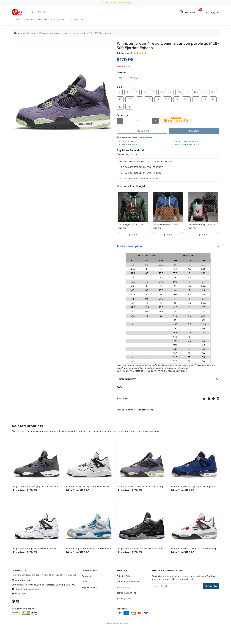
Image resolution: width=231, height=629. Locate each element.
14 (196, 99)
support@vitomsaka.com (26, 589)
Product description (129, 246)
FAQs (84, 581)
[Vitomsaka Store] (18, 12)
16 (213, 99)
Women (134, 78)
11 (139, 99)
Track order (190, 12)
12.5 (167, 99)
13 (177, 99)
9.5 (213, 92)
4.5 (128, 92)
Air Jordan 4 (29, 33)
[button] (199, 12)
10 (120, 99)
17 (120, 106)
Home (17, 33)
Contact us (87, 576)
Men (121, 78)
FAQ (119, 387)
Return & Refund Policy (128, 581)
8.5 (196, 92)
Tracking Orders (125, 598)
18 (128, 106)
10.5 (129, 99)
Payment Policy (89, 587)
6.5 (162, 92)
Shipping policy (126, 379)
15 (204, 99)
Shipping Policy (124, 576)
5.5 (145, 92)
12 (158, 99)
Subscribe (211, 586)
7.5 (179, 92)
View (134, 234)
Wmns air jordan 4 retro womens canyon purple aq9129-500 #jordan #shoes (76, 33)
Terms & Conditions (126, 592)
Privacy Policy (123, 587)
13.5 (186, 99)
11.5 (148, 99)
